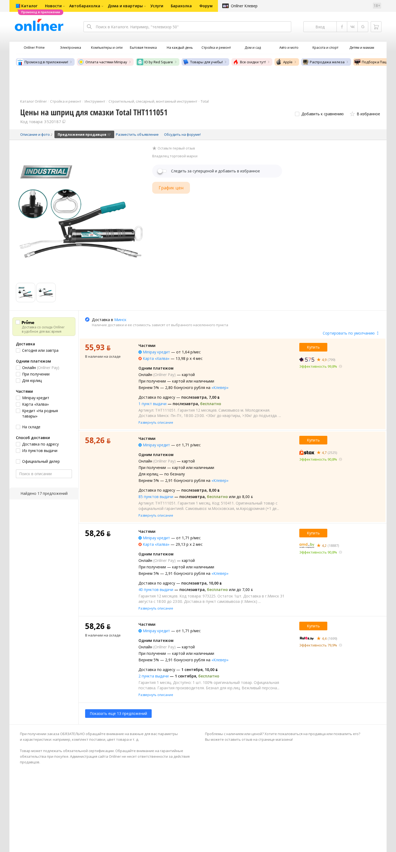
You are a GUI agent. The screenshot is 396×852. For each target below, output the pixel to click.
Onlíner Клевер (244, 5)
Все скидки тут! (253, 62)
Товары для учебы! (206, 62)
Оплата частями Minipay (106, 62)
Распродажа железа (327, 62)
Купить (313, 347)
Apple (288, 62)
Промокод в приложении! (46, 62)
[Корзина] (376, 26)
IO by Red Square (158, 62)
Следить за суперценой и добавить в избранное (215, 171)
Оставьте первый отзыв (176, 148)
